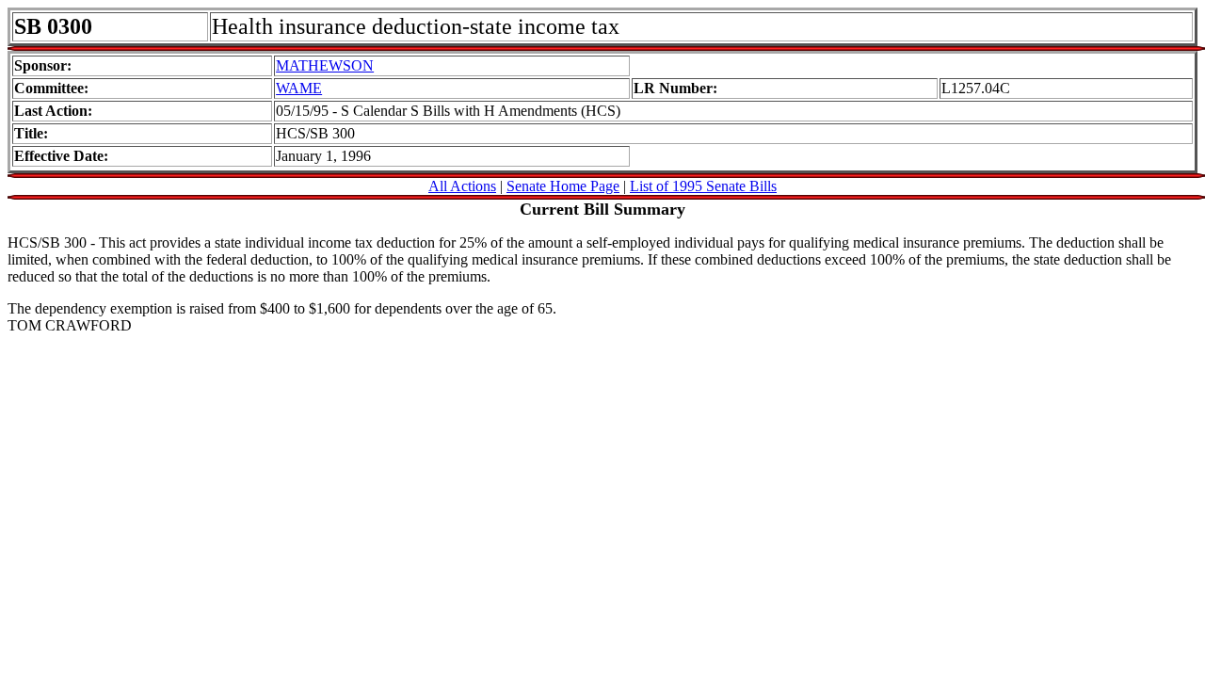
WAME (299, 88)
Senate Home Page (562, 186)
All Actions (462, 186)
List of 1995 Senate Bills (703, 186)
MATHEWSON (325, 65)
